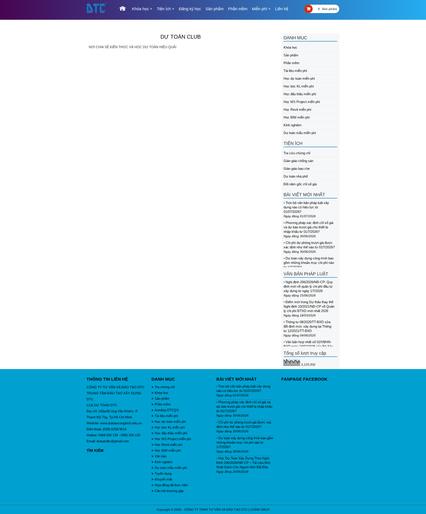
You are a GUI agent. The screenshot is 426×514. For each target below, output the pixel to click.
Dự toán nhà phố (296, 176)
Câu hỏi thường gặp (169, 491)
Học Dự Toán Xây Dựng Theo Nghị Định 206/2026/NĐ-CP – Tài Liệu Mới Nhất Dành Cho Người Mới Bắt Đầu (243, 462)
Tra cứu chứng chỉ (297, 153)
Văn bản (161, 456)
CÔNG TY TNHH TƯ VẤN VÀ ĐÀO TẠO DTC (216, 509)
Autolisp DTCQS (167, 410)
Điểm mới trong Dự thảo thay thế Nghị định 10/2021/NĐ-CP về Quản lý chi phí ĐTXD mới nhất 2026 (309, 306)
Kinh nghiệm (293, 125)
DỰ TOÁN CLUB (180, 37)
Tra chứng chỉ (165, 387)
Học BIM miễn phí (297, 117)
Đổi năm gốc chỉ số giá (300, 184)
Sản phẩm (214, 9)
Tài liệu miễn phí (295, 71)
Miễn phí (259, 9)
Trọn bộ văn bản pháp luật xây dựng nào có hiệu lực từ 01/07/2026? (306, 207)
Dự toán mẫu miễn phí (300, 133)
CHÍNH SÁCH (259, 509)
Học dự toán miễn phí (299, 78)
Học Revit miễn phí (297, 109)
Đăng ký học (190, 9)
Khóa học (140, 9)
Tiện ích (164, 9)
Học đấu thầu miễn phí (300, 94)
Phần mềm (237, 9)
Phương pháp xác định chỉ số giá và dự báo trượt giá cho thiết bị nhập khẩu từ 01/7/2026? (308, 227)
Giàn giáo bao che (297, 168)
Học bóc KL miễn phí (299, 86)
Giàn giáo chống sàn (298, 161)
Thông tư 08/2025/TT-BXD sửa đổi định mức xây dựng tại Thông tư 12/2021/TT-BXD (307, 326)
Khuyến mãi (163, 479)
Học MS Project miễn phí (302, 102)
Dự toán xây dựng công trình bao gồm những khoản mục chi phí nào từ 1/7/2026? (309, 262)
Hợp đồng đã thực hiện (171, 485)
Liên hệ (281, 9)
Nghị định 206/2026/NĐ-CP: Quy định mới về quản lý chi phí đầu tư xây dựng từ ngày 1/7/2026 (308, 286)
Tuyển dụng (163, 473)
